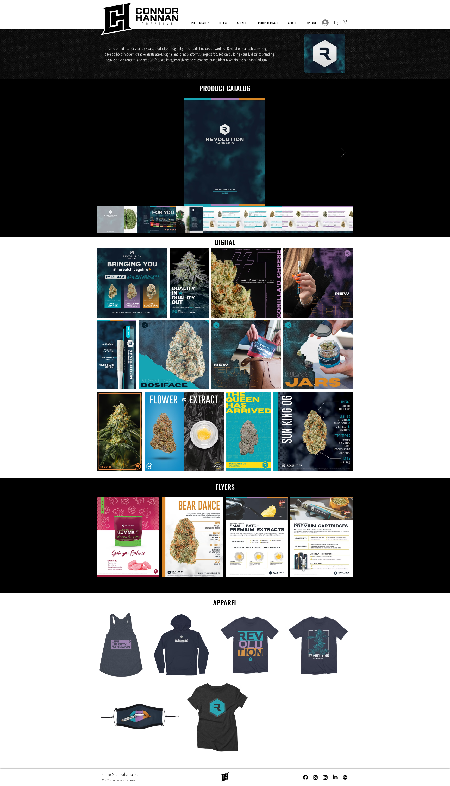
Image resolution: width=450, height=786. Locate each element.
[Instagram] (315, 777)
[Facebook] (305, 777)
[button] (346, 22)
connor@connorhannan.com (121, 774)
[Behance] (345, 777)
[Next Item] (344, 152)
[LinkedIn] (335, 777)
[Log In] (325, 23)
